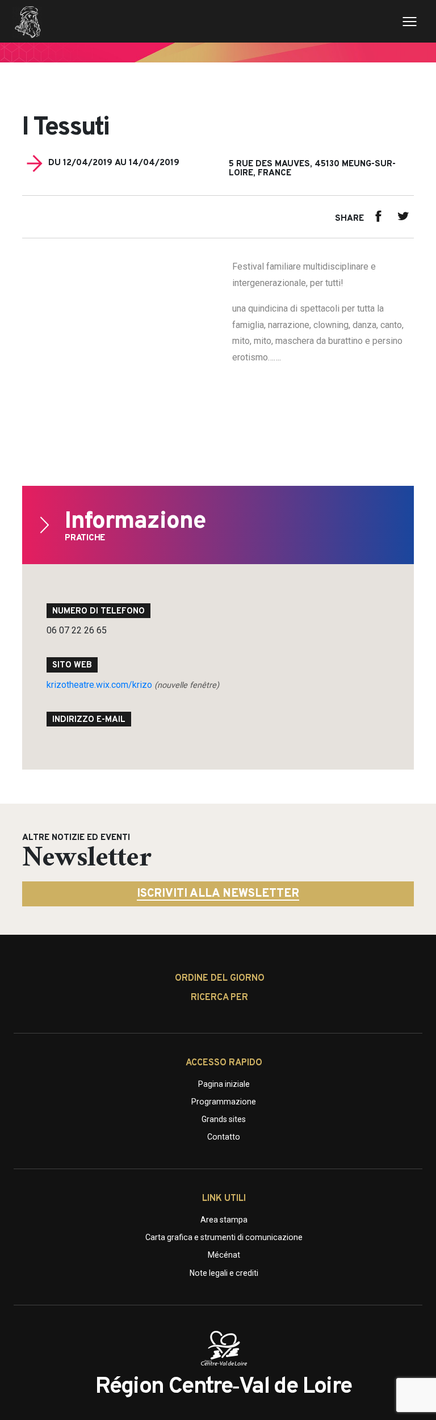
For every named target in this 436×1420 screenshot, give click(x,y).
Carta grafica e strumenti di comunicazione (224, 1237)
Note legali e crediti (224, 1273)
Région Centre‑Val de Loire (223, 1387)
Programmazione (223, 1101)
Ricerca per (219, 997)
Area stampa (224, 1219)
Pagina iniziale (224, 1084)
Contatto (223, 1136)
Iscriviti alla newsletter (218, 894)
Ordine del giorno (220, 978)
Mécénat (224, 1254)
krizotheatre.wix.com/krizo (133, 684)
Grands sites (224, 1119)
